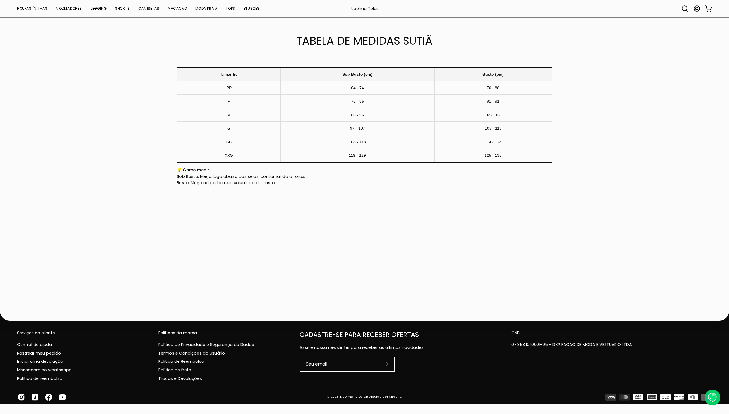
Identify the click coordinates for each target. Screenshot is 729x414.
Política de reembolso (39, 378)
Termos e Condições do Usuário (191, 353)
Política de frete (174, 370)
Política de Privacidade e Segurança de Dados (206, 344)
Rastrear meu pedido (39, 353)
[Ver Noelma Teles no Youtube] (61, 397)
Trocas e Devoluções (180, 378)
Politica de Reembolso (181, 361)
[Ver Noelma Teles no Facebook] (47, 397)
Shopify (395, 397)
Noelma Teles (365, 8)
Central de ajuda (34, 344)
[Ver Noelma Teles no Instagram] (20, 397)
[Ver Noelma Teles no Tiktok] (34, 397)
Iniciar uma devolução (40, 361)
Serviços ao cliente (36, 333)
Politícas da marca (177, 333)
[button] (32, 8)
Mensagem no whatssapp (44, 370)
